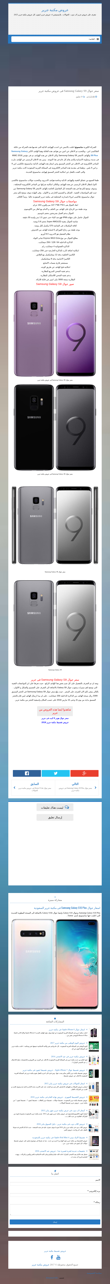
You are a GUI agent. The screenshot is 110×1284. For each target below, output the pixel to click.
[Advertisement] (83, 24)
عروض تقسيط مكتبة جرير (55, 1251)
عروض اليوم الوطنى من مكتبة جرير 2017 (68, 1043)
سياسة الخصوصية (94, 1273)
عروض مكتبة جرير (55, 10)
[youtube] (58, 1257)
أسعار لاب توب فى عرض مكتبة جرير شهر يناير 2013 (63, 1110)
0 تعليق (79, 97)
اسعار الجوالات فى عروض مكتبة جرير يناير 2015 (65, 1083)
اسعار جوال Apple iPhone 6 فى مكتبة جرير (67, 1030)
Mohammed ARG (52, 1278)
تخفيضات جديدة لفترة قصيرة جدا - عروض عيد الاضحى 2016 (60, 1151)
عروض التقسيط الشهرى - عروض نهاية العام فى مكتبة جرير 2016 (58, 1097)
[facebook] (52, 1257)
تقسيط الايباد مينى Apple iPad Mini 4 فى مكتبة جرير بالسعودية (59, 1137)
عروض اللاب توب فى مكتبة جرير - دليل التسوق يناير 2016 (61, 1124)
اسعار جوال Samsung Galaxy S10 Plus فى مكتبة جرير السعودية (67, 908)
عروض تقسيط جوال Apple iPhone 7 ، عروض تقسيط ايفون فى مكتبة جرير (54, 1070)
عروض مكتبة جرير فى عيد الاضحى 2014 (68, 1057)
